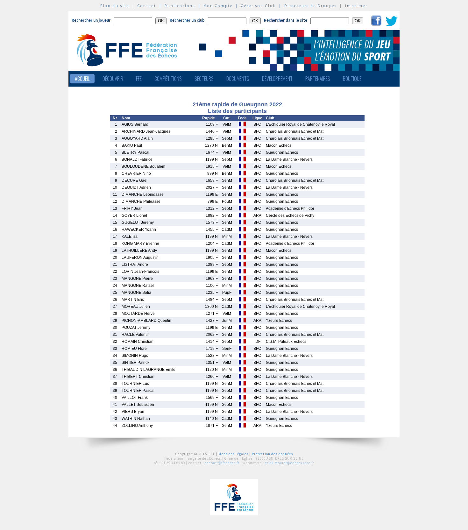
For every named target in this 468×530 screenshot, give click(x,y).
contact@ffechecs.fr (222, 463)
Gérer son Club (258, 5)
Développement (277, 78)
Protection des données (272, 454)
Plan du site (114, 5)
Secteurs (204, 78)
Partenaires (317, 78)
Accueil (82, 78)
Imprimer (356, 5)
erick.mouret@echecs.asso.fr (289, 463)
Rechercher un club (187, 20)
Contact (147, 5)
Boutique (352, 78)
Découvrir (113, 78)
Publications (180, 5)
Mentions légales (233, 454)
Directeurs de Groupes (310, 5)
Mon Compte (218, 5)
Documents (237, 78)
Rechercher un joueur (91, 20)
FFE (139, 78)
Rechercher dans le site (285, 20)
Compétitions (168, 78)
